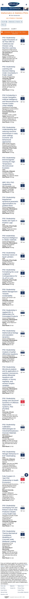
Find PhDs (3, 588)
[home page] (14, 6)
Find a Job (3, 586)
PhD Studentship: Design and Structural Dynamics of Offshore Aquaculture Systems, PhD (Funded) (10, 404)
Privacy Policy (21, 588)
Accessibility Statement (23, 592)
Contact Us (12, 588)
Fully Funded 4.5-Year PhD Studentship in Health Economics (10, 479)
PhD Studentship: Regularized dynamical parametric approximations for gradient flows (10, 201)
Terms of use (21, 586)
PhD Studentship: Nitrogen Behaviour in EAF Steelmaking (10, 454)
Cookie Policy (21, 590)
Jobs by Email (4, 592)
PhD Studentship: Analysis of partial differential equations (10, 352)
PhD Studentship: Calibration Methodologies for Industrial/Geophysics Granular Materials (10, 429)
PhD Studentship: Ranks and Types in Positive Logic (9, 221)
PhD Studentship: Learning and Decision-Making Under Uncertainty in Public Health (10, 71)
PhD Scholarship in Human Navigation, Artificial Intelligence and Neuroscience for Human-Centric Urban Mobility (10, 100)
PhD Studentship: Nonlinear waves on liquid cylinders (9, 255)
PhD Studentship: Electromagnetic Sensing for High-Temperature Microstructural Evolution (8, 163)
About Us (12, 586)
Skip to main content (6, 1)
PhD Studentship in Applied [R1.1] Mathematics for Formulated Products (10, 313)
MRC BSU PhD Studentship (8, 183)
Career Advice (4, 590)
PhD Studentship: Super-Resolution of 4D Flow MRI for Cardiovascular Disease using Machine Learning (9, 43)
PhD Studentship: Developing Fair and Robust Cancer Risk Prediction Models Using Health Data (9, 510)
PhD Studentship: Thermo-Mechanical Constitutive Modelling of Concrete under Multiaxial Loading (9, 536)
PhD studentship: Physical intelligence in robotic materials (10, 238)
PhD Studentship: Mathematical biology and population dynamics (10, 334)
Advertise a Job (4, 594)
